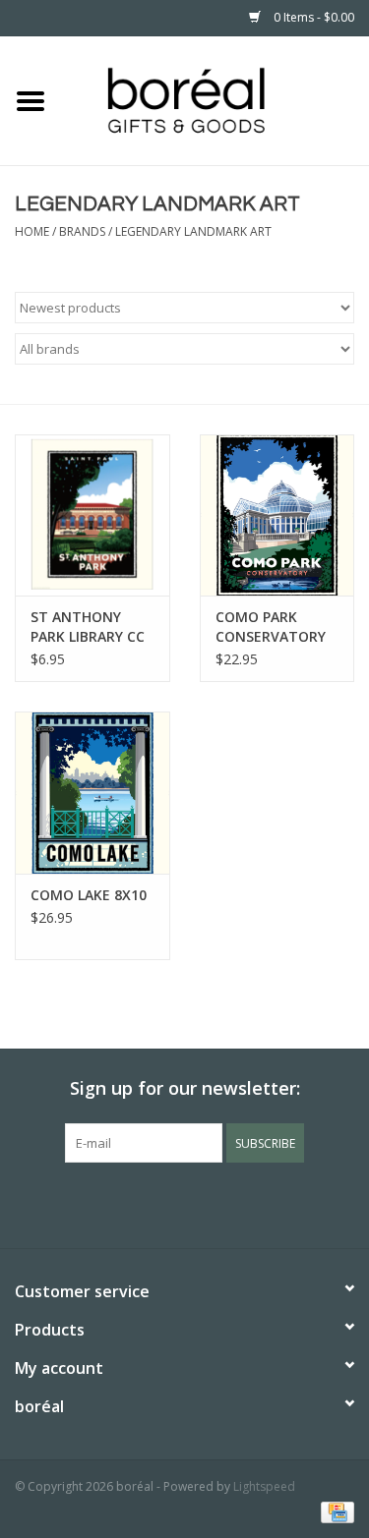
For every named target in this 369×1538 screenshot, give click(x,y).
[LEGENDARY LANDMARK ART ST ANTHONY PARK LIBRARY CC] (92, 515)
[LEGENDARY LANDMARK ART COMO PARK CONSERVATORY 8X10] (277, 515)
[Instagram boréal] (220, 1203)
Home (32, 231)
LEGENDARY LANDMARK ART (193, 231)
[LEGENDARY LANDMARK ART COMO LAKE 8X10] (92, 793)
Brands (82, 231)
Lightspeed (264, 1486)
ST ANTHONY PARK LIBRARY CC (88, 626)
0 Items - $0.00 (312, 17)
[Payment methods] (334, 1511)
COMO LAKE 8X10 (89, 894)
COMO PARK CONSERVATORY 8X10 (270, 627)
